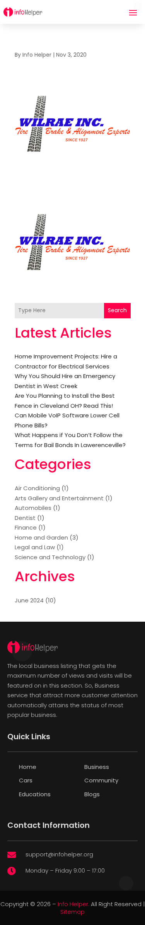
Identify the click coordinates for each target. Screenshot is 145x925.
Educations (35, 794)
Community (101, 780)
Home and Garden (41, 537)
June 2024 (29, 600)
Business (96, 767)
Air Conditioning (37, 488)
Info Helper (36, 55)
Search (117, 310)
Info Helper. (73, 904)
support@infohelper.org (59, 854)
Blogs (92, 794)
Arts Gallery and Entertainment (59, 498)
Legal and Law (35, 547)
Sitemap (72, 912)
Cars (25, 780)
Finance (26, 527)
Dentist (25, 518)
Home (27, 767)
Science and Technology (50, 557)
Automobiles (33, 508)
